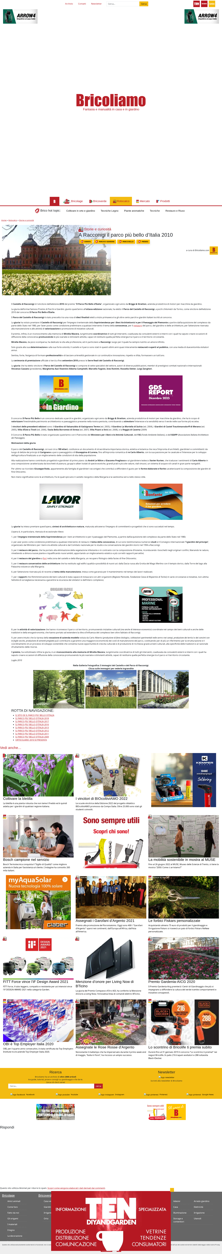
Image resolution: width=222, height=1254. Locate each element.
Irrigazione (199, 1212)
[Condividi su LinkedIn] (4, 316)
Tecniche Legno (109, 210)
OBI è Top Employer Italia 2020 (28, 1044)
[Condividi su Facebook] (4, 305)
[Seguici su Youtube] (8, 3)
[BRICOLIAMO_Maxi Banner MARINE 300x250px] (161, 604)
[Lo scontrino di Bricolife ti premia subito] (183, 1022)
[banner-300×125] (20, 16)
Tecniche (155, 210)
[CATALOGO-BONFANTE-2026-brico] (161, 501)
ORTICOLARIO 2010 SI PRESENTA (31, 740)
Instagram (119, 1094)
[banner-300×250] (61, 501)
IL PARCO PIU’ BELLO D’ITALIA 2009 (32, 736)
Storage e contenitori (178, 1220)
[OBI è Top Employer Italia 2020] (38, 1020)
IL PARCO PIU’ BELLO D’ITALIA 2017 (32, 721)
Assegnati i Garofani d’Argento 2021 (105, 921)
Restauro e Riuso (175, 210)
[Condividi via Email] (4, 328)
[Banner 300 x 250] (38, 902)
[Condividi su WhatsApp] (4, 322)
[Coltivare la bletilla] (38, 775)
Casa (175, 1207)
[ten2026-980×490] (111, 1220)
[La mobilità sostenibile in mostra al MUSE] (183, 836)
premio (145, 241)
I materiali (12, 1224)
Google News (208, 1094)
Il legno (11, 1230)
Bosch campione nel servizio (26, 860)
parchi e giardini (106, 241)
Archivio (69, 3)
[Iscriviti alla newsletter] (166, 1077)
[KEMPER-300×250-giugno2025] (183, 779)
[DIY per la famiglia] (204, 3)
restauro (137, 325)
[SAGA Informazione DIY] (212, 3)
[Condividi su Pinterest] (4, 310)
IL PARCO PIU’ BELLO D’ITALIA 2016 (32, 724)
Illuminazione (179, 1212)
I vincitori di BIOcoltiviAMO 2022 (102, 799)
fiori (45, 558)
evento (87, 241)
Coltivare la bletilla (18, 799)
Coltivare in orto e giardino (80, 210)
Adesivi (176, 1201)
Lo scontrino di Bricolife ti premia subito (180, 1047)
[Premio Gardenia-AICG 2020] (183, 958)
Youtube (74, 1094)
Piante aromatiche (134, 210)
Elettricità (198, 1207)
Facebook (30, 1094)
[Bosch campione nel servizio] (38, 836)
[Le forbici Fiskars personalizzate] (183, 897)
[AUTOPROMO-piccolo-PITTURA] (55, 1111)
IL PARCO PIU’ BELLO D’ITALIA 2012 (32, 730)
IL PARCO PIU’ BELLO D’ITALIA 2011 (32, 733)
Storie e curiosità (26, 220)
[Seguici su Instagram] (17, 3)
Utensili (197, 1218)
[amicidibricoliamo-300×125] (166, 1111)
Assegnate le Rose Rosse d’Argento (105, 1047)
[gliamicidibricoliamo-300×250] (110, 841)
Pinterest (163, 1094)
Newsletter (96, 3)
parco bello (128, 241)
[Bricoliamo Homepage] (54, 201)
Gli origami (12, 1218)
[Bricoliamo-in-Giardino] (61, 393)
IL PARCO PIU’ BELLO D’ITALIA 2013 (32, 727)
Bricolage (8, 1195)
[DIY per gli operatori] (196, 3)
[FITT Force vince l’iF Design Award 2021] (38, 958)
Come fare (12, 1207)
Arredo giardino (201, 1201)
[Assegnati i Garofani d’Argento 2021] (111, 897)
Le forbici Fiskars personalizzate (174, 921)
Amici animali (13, 1201)
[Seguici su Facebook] (12, 3)
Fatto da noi (13, 1212)
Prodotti (152, 1195)
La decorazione (14, 1235)
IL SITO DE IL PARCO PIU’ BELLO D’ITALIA (34, 715)
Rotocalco (12, 220)
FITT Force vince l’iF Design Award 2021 (35, 982)
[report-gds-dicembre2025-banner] (161, 393)
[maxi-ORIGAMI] (61, 604)
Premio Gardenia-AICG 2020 (171, 982)
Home (4, 220)
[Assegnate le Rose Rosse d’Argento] (111, 1022)
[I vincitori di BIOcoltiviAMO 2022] (111, 775)
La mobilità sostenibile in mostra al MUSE (181, 860)
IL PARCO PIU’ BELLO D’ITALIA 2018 (32, 718)
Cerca (144, 3)
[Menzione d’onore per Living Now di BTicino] (111, 958)
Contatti (82, 3)
